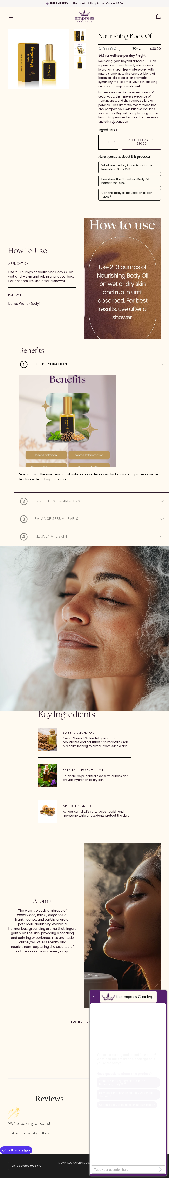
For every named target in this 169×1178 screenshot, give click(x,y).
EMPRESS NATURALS (73, 1162)
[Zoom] (38, 59)
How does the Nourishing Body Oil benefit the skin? (125, 181)
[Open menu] (14, 16)
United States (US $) (25, 1165)
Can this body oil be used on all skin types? (126, 195)
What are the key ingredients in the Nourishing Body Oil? (126, 167)
